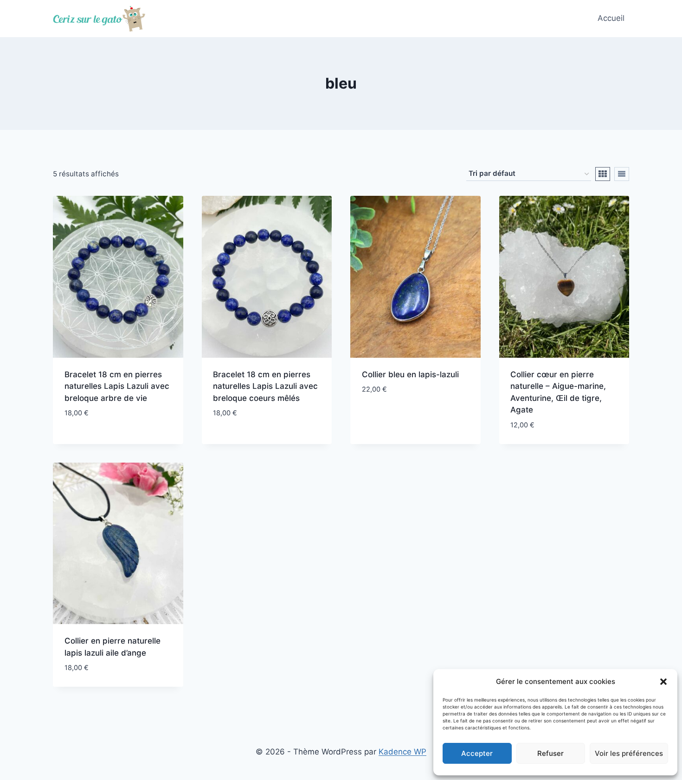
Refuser (550, 753)
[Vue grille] (602, 174)
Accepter (477, 753)
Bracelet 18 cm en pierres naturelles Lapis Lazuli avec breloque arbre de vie (116, 386)
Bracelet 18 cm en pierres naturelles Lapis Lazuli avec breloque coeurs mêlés (265, 386)
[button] (663, 681)
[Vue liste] (621, 174)
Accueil (611, 18)
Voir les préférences (629, 753)
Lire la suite (88, 441)
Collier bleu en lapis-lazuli (410, 374)
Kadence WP (402, 751)
